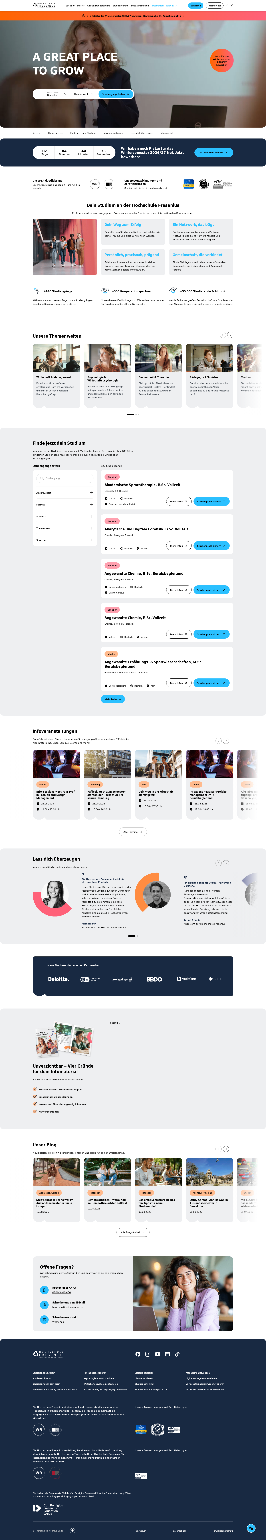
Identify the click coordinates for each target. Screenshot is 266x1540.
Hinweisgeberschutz (223, 1530)
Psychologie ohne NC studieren (99, 1378)
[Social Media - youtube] (158, 1354)
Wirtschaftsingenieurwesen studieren (205, 1383)
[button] (56, 94)
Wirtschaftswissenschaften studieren (205, 1389)
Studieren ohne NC (42, 1378)
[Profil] (232, 5)
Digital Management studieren (201, 1378)
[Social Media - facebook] (138, 1354)
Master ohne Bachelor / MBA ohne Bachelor (55, 1389)
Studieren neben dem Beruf (46, 1383)
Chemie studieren (144, 1378)
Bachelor (70, 5)
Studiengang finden (113, 94)
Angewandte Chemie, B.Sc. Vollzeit (135, 617)
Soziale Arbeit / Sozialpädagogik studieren (105, 1389)
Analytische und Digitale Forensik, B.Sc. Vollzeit (146, 529)
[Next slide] (230, 335)
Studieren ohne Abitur (44, 1372)
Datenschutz (179, 1530)
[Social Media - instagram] (148, 1354)
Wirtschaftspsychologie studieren (101, 1383)
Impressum (140, 1530)
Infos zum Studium (140, 5)
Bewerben (196, 5)
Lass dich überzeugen (142, 133)
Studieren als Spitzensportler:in (151, 1389)
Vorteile (36, 133)
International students (163, 5)
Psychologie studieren (95, 1372)
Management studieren (198, 1372)
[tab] (130, 414)
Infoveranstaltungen (113, 133)
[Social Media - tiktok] (177, 1354)
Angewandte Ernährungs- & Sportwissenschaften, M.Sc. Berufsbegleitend (153, 664)
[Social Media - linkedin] (167, 1354)
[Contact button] (251, 1528)
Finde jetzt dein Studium (82, 133)
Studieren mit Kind (144, 1383)
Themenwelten (55, 133)
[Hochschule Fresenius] (44, 5)
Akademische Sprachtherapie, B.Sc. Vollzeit (142, 484)
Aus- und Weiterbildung (98, 5)
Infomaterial (214, 5)
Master (80, 5)
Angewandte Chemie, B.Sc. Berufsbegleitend (144, 573)
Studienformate (120, 5)
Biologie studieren (144, 1372)
